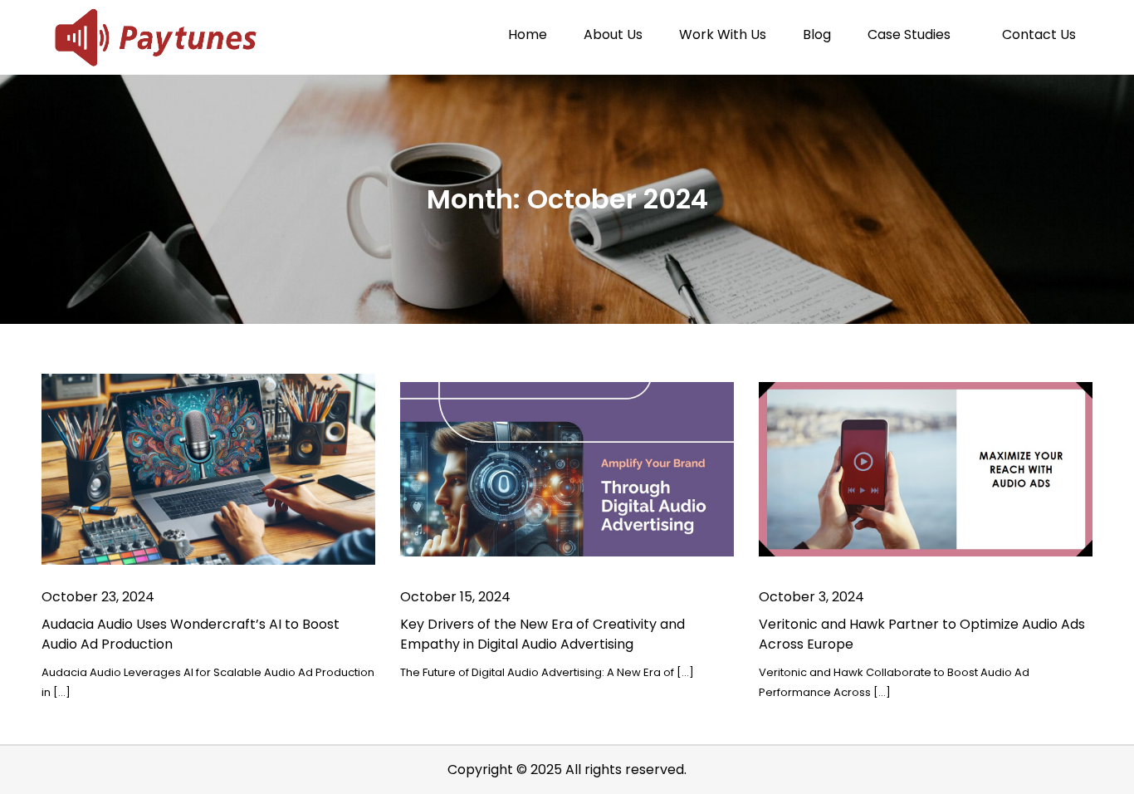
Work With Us (722, 34)
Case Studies (909, 34)
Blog (817, 34)
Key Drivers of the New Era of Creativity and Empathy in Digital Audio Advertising (542, 634)
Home (527, 34)
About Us (613, 34)
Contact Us (1039, 34)
